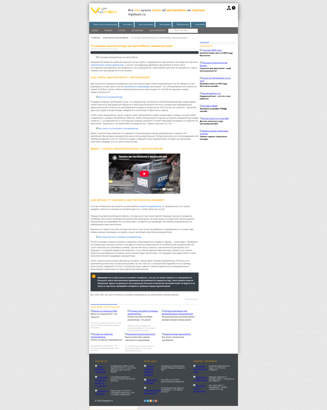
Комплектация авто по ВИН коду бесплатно (216, 54)
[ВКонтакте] (145, 401)
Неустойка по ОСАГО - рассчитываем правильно (172, 380)
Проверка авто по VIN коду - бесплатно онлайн (214, 84)
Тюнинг (108, 30)
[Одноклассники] (150, 401)
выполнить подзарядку (137, 86)
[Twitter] (148, 401)
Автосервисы (165, 24)
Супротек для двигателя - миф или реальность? (215, 69)
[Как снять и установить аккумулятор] (145, 128)
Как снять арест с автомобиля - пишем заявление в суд (218, 387)
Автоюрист (128, 24)
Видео (95, 30)
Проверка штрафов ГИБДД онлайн (213, 109)
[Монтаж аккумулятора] (145, 97)
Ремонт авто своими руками (105, 24)
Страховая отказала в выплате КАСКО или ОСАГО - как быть (123, 379)
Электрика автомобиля (115, 37)
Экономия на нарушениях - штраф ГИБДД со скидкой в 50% (173, 368)
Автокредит (137, 30)
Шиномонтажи (183, 24)
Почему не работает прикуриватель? (106, 340)
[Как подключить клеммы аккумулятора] (145, 237)
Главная (95, 37)
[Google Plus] (156, 401)
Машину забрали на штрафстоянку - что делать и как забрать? (221, 379)
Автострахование (146, 24)
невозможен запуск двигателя (107, 64)
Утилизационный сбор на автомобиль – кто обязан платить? (172, 390)
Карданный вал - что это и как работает (215, 97)
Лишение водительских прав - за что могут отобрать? (219, 368)
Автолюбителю (157, 30)
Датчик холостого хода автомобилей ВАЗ (211, 122)
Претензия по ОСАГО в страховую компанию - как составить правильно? (122, 392)
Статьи (121, 30)
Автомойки (200, 24)
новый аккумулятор (150, 206)
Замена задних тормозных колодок (213, 137)
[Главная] (103, 12)
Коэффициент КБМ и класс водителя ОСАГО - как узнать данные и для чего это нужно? (123, 369)
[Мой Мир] (153, 401)
